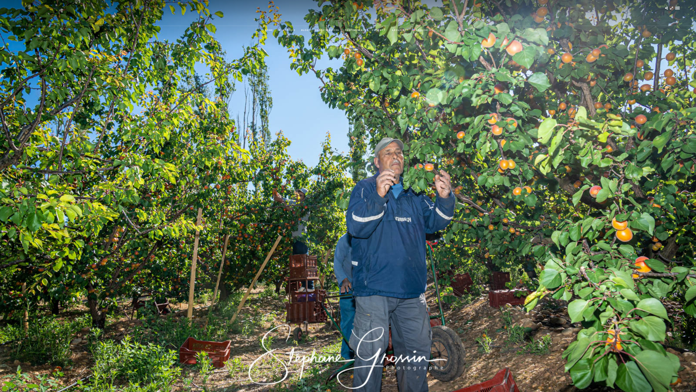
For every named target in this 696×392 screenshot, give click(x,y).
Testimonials (355, 30)
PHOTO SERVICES (327, 30)
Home (269, 30)
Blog (305, 30)
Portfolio (287, 30)
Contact (379, 30)
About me (399, 30)
